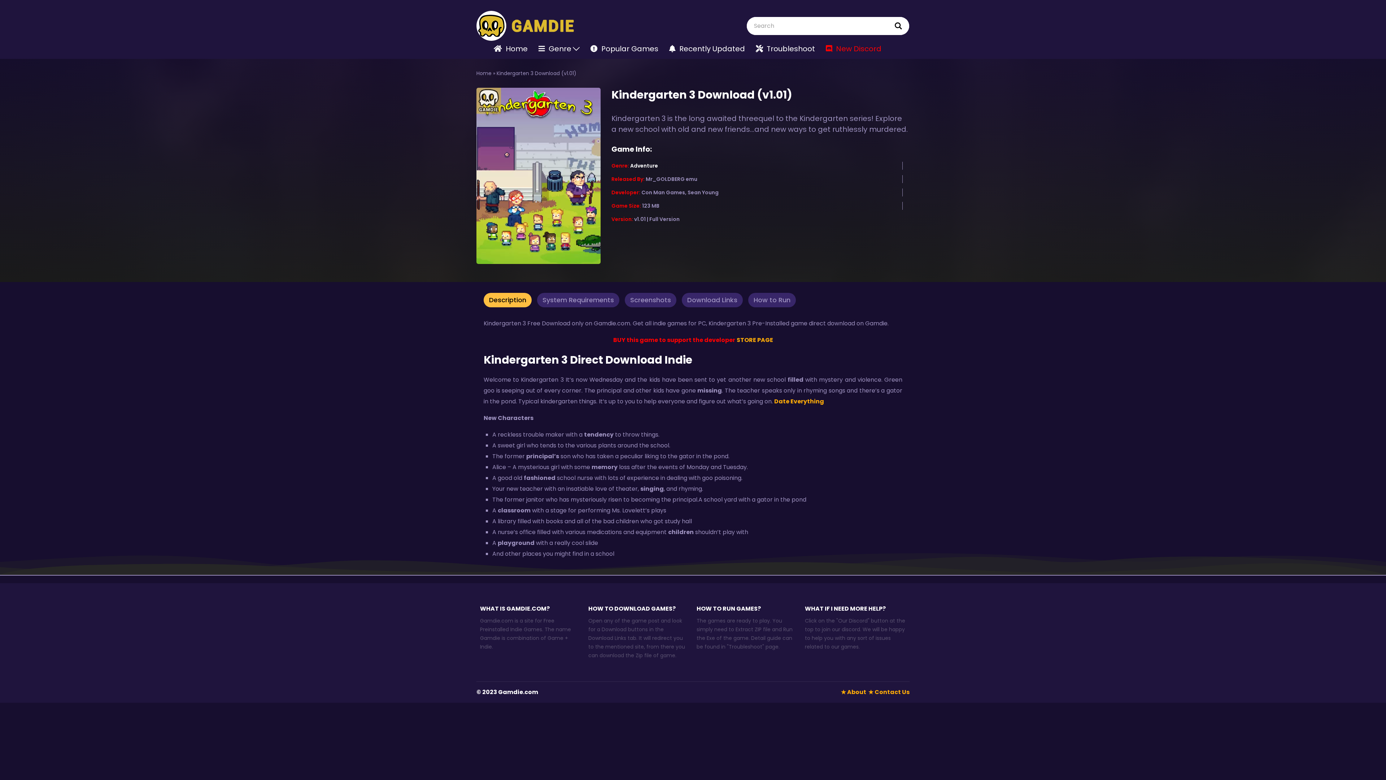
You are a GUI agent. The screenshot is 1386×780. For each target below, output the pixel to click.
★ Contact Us (889, 692)
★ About (853, 692)
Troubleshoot (745, 646)
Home (484, 73)
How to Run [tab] (772, 299)
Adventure (644, 165)
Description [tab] (507, 299)
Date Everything (799, 401)
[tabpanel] (693, 441)
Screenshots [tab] (650, 299)
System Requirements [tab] (578, 299)
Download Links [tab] (712, 299)
